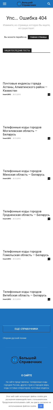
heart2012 (7, 94)
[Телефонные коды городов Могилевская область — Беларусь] (26, 112)
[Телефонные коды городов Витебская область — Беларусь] (26, 276)
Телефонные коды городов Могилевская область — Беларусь (22, 131)
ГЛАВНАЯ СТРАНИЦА (38, 37)
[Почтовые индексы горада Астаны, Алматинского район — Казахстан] (26, 68)
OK (41, 406)
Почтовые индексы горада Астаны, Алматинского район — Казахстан (25, 87)
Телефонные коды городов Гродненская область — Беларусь (26, 213)
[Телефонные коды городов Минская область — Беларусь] (26, 155)
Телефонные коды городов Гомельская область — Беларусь (26, 253)
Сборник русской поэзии (14, 338)
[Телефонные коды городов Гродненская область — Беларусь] (26, 196)
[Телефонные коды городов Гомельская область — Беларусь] (26, 236)
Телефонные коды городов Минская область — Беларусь (24, 172)
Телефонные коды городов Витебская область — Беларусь (24, 293)
